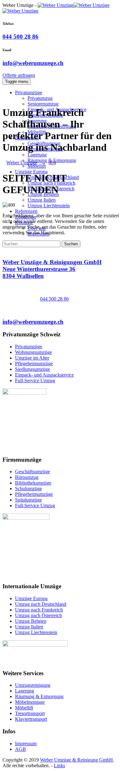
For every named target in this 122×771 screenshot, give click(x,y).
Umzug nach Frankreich (39, 609)
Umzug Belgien (30, 621)
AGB (20, 749)
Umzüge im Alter (32, 358)
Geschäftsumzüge (32, 471)
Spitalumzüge (28, 499)
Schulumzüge (28, 488)
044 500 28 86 (20, 36)
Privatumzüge (28, 92)
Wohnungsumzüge (33, 352)
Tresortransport (30, 713)
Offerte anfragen (19, 75)
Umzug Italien (42, 200)
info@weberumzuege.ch (33, 63)
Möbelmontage (30, 702)
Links (59, 765)
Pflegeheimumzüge (34, 363)
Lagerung (37, 154)
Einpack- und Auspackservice (44, 374)
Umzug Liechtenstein (49, 205)
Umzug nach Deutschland (40, 604)
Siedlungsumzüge (32, 369)
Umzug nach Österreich (38, 615)
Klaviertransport (31, 719)
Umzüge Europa (31, 171)
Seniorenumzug (43, 103)
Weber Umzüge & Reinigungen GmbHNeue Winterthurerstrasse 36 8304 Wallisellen (52, 269)
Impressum (26, 743)
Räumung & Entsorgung (39, 696)
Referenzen (26, 211)
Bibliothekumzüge (33, 483)
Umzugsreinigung (32, 685)
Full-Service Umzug (35, 380)
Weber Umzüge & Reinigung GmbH (76, 760)
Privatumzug (40, 98)
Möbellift (37, 166)
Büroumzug (26, 477)
